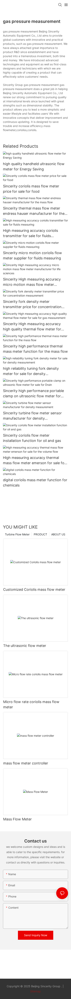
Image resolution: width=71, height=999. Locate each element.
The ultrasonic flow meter (24, 646)
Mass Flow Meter (17, 819)
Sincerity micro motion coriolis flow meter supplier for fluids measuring (32, 255)
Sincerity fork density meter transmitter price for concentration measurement (32, 304)
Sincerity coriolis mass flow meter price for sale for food (31, 188)
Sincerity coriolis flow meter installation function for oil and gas (32, 438)
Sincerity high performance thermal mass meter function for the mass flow (35, 348)
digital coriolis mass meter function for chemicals (35, 482)
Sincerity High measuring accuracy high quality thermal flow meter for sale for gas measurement (32, 327)
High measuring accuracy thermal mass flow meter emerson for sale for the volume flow (34, 461)
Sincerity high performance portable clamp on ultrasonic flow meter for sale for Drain (33, 394)
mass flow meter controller (25, 763)
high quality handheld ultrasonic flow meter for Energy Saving (33, 166)
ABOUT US (58, 534)
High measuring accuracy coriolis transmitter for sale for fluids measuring (30, 233)
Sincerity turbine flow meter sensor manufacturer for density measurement (32, 416)
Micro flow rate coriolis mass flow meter (31, 704)
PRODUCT (40, 534)
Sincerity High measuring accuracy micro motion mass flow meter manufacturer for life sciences (32, 282)
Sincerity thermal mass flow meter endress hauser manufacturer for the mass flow (33, 211)
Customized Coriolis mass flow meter (34, 589)
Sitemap (35, 991)
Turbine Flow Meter (17, 534)
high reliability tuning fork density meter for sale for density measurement (31, 371)
